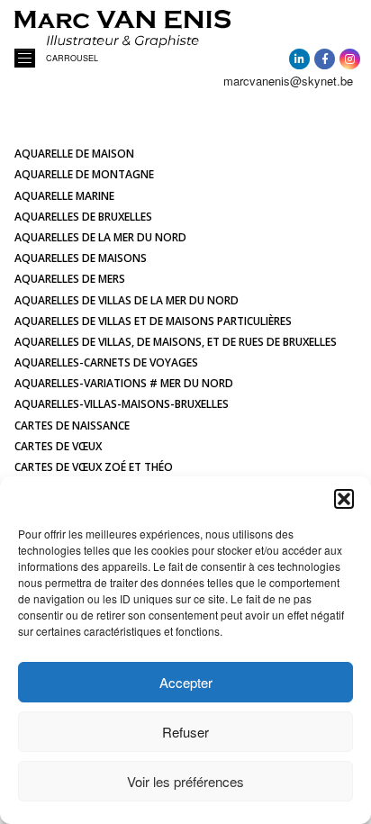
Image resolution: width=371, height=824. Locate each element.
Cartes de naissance (72, 425)
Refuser (185, 731)
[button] (344, 499)
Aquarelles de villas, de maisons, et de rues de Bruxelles (175, 342)
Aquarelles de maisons (80, 258)
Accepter (186, 682)
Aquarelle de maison (74, 153)
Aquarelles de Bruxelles (83, 216)
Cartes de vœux (58, 446)
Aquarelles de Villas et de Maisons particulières (153, 321)
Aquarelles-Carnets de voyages (106, 362)
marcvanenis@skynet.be (288, 80)
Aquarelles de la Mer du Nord (100, 237)
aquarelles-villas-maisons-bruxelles (121, 404)
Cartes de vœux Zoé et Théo (93, 467)
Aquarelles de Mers (69, 279)
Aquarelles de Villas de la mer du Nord (126, 300)
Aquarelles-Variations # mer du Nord (123, 383)
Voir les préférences (185, 781)
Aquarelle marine (64, 196)
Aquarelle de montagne (84, 174)
